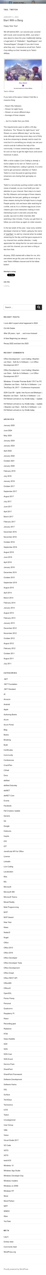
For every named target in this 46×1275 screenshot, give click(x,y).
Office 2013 (8, 947)
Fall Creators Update (12, 810)
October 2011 (9, 653)
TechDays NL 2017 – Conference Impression (22, 387)
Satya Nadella (9, 1038)
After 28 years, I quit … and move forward (20, 333)
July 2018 (7, 476)
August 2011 (9, 658)
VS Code (7, 1145)
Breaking (7, 739)
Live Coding (8, 866)
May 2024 (8, 435)
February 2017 (9, 521)
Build (6, 744)
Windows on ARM (11, 1185)
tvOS (6, 1109)
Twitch (6, 1114)
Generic (7, 815)
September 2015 (10, 582)
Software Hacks (10, 1084)
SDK (5, 1044)
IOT (5, 846)
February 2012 (9, 648)
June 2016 (8, 557)
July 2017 (7, 501)
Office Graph (9, 972)
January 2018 (9, 481)
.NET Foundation (10, 684)
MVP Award (8, 917)
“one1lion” (9, 234)
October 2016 (9, 542)
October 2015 (9, 577)
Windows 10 (8, 1165)
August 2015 (9, 587)
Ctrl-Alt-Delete (9, 328)
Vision (6, 1135)
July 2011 (7, 663)
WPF (6, 1206)
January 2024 (9, 440)
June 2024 (8, 430)
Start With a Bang (13, 20)
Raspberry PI (9, 1013)
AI (4, 694)
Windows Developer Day (14, 1175)
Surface (7, 1094)
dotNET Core (9, 795)
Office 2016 (8, 952)
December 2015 (10, 572)
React (6, 1018)
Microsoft (7, 886)
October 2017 (9, 486)
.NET (6, 679)
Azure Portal (9, 724)
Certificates (8, 750)
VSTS (6, 1155)
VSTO (6, 1150)
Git (5, 821)
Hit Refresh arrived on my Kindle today (19, 410)
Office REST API (10, 978)
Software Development (13, 1079)
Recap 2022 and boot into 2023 (16, 343)
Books (6, 734)
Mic (5, 881)
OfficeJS (7, 988)
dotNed (6, 780)
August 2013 (9, 612)
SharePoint (8, 1069)
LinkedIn (7, 861)
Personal (7, 1003)
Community (8, 755)
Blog (5, 729)
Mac (5, 876)
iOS (5, 841)
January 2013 (9, 623)
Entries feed (8, 1241)
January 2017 (9, 526)
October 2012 (9, 638)
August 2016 (9, 552)
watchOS (7, 1160)
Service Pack (9, 1064)
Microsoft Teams (10, 897)
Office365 (7, 983)
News (6, 927)
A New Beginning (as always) (15, 338)
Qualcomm (8, 1008)
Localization (8, 871)
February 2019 (9, 471)
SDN (6, 1049)
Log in (6, 1236)
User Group (8, 1125)
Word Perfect (9, 1201)
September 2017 (10, 491)
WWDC (7, 1211)
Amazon (7, 699)
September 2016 (10, 547)
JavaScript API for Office (14, 851)
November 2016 (10, 537)
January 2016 (9, 567)
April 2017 (8, 511)
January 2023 (9, 445)
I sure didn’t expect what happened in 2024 (21, 323)
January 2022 (9, 455)
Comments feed (10, 1246)
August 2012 (9, 643)
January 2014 (9, 607)
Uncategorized (9, 1119)
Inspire (6, 836)
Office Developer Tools (13, 962)
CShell (6, 770)
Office (6, 942)
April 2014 (8, 592)
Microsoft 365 (9, 891)
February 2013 (9, 618)
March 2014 (8, 597)
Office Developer (10, 957)
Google (6, 826)
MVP (6, 912)
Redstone (7, 1028)
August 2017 (9, 496)
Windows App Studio (12, 1170)
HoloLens (7, 831)
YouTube (7, 1221)
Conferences (9, 760)
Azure (6, 719)
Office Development (12, 967)
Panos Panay (9, 998)
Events (6, 800)
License (7, 856)
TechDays (8, 1099)
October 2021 (9, 460)
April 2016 (8, 562)
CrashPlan (8, 765)
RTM (6, 1033)
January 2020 (9, 465)
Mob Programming (11, 907)
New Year (8, 922)
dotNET (7, 790)
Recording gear (10, 1023)
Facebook (8, 805)
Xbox (6, 1216)
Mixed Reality (9, 902)
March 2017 (8, 516)
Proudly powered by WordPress (16, 1269)
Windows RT (9, 1190)
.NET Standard (10, 689)
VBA (5, 1130)
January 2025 (9, 425)
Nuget (6, 937)
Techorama (8, 1104)
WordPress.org (10, 1251)
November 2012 (10, 633)
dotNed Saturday (10, 785)
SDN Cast (8, 1054)
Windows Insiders (11, 1180)
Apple (6, 709)
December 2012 (10, 628)
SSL (5, 1089)
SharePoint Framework (13, 1074)
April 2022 (8, 450)
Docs (6, 775)
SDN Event (8, 1059)
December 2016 (10, 531)
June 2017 (8, 506)
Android (7, 704)
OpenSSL (8, 993)
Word (6, 1196)
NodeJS (7, 932)
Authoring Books (10, 714)
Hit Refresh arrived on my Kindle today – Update (23, 398)
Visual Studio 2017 (11, 1140)
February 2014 (9, 602)
